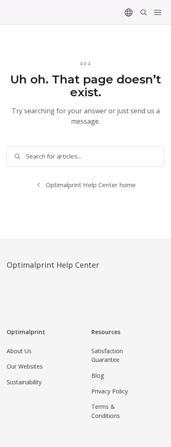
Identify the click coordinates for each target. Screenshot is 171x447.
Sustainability (24, 382)
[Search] (143, 12)
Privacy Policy (109, 391)
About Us (19, 351)
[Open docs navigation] (157, 12)
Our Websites (25, 366)
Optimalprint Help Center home (91, 185)
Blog (97, 375)
